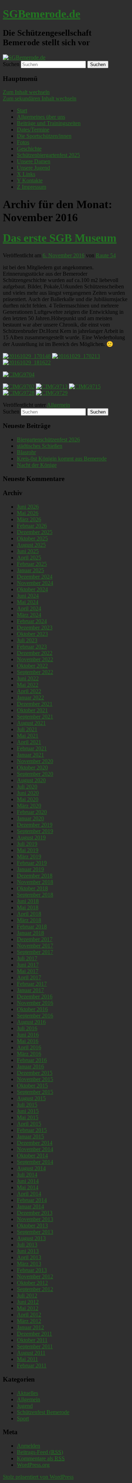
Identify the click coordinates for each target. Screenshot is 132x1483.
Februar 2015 (32, 1130)
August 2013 (31, 1238)
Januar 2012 (30, 1327)
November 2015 (35, 1079)
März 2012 (29, 1321)
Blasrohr (26, 452)
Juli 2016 (27, 1028)
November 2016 (35, 1003)
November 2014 (35, 1149)
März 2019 (29, 857)
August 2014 (31, 1168)
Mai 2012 (27, 1308)
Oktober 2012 (32, 1283)
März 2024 (29, 615)
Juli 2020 (27, 787)
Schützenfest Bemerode (43, 1412)
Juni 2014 (28, 1181)
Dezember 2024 (34, 577)
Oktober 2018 (32, 888)
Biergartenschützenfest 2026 (48, 439)
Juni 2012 (28, 1302)
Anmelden (28, 1446)
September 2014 (35, 1162)
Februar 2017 (32, 984)
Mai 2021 (27, 736)
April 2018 (29, 914)
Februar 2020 (32, 812)
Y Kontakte (30, 180)
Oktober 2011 (32, 1340)
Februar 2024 (32, 621)
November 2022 (35, 659)
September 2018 (35, 895)
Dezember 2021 (34, 704)
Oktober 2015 (32, 1086)
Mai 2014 (27, 1187)
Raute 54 (106, 255)
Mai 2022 (27, 685)
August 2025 (31, 545)
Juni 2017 (28, 965)
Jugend (25, 1406)
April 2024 (29, 608)
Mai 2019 (27, 850)
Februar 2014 (32, 1200)
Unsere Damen (33, 161)
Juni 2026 (28, 507)
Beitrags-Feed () (40, 1452)
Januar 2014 (30, 1206)
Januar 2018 (30, 933)
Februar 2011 (31, 1365)
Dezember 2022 (34, 653)
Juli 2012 (27, 1296)
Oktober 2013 (32, 1226)
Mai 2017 (27, 971)
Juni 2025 (28, 551)
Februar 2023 (32, 647)
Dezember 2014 (34, 1143)
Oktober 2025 (32, 538)
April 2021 (29, 742)
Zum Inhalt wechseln (26, 92)
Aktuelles (27, 1393)
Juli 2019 (27, 844)
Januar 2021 (30, 755)
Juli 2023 (27, 640)
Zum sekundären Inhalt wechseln (39, 98)
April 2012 (29, 1315)
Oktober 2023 (32, 634)
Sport (23, 1418)
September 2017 (35, 952)
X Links (26, 174)
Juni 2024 (28, 596)
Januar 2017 (30, 990)
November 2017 (35, 946)
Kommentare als (41, 1458)
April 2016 (29, 1047)
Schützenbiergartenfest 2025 (48, 155)
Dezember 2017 (34, 939)
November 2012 (35, 1276)
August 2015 (31, 1098)
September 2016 (35, 1016)
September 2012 (35, 1289)
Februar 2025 (32, 564)
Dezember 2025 (34, 532)
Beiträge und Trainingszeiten (49, 123)
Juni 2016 (28, 1035)
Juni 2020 (28, 793)
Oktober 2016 (32, 1009)
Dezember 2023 (34, 628)
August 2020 (31, 780)
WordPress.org (33, 1465)
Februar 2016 (32, 1060)
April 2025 (29, 558)
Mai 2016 (27, 1041)
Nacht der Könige (37, 465)
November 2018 (35, 882)
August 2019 (31, 837)
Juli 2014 (27, 1175)
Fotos (23, 142)
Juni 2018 (28, 901)
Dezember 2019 (34, 825)
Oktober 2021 (32, 710)
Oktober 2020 (32, 767)
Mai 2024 (27, 602)
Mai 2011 (27, 1359)
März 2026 (29, 519)
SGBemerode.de (41, 13)
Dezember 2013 (34, 1213)
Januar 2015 (30, 1136)
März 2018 (29, 920)
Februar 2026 (32, 526)
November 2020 (35, 761)
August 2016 (31, 1022)
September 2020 (35, 774)
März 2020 (29, 806)
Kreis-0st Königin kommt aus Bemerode (62, 459)
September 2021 (35, 717)
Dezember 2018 (34, 876)
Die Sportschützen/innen (44, 136)
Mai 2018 (27, 907)
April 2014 (29, 1194)
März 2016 (29, 1054)
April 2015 (29, 1124)
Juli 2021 (27, 729)
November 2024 (35, 583)
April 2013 (29, 1257)
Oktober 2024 (32, 589)
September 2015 (35, 1092)
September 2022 (35, 672)
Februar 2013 (32, 1270)
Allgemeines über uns (41, 117)
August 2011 (31, 1353)
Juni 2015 (28, 1111)
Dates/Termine (33, 130)
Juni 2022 (28, 678)
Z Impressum (31, 187)
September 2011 (35, 1346)
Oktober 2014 (32, 1156)
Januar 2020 (30, 818)
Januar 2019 (30, 869)
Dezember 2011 (34, 1334)
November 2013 (35, 1219)
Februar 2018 (32, 927)
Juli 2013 (27, 1245)
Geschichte (29, 149)
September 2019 (35, 831)
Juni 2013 (28, 1251)
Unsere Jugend (33, 168)
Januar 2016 (30, 1066)
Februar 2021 (32, 748)
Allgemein (58, 405)
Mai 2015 (27, 1117)
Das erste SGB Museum (60, 237)
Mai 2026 (27, 513)
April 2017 (29, 977)
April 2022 (29, 691)
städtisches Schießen (39, 446)
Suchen (11, 64)
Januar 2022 (30, 697)
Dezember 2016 (34, 996)
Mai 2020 (27, 799)
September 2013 (35, 1232)
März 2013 (29, 1264)
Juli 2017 (27, 958)
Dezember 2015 (34, 1073)
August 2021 (31, 723)
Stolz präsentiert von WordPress (38, 1477)
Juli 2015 (27, 1105)
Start (22, 110)
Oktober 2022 (32, 666)
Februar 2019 (32, 863)
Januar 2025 (30, 570)
